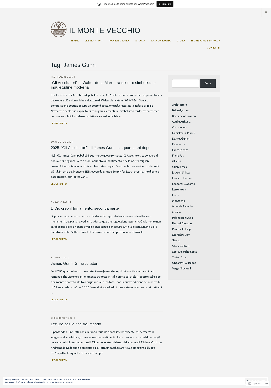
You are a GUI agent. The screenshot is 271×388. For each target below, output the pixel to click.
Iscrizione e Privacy (205, 40)
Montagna (178, 201)
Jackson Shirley (181, 172)
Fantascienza (119, 40)
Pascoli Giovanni (182, 223)
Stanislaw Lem (181, 234)
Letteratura (94, 40)
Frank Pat (178, 155)
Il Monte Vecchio (104, 30)
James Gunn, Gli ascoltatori (74, 263)
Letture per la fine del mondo (76, 324)
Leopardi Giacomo (183, 184)
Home (75, 40)
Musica (176, 212)
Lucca (175, 195)
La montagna (161, 40)
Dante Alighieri (181, 138)
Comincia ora (165, 4)
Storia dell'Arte (181, 246)
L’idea (181, 40)
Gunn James (179, 167)
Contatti (213, 47)
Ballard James (180, 110)
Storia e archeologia (184, 251)
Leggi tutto (59, 123)
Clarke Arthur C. (181, 121)
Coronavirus (179, 127)
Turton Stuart (180, 257)
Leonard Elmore (181, 178)
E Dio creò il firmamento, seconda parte (85, 208)
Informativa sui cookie (64, 382)
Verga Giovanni (181, 268)
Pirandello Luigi (181, 229)
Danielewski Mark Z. (184, 133)
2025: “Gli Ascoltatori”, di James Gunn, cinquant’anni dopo (100, 148)
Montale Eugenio (182, 206)
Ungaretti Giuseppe (184, 263)
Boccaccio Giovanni (184, 116)
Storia (140, 40)
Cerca (208, 83)
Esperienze (178, 144)
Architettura (179, 104)
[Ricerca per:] (266, 12)
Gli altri (176, 161)
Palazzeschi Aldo (182, 218)
